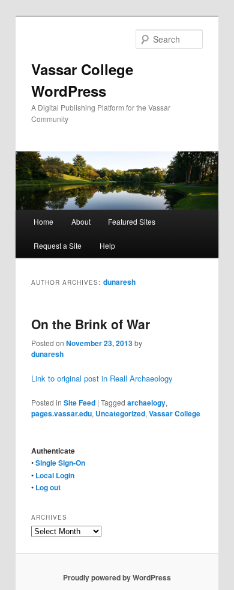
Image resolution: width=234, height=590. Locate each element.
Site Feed (79, 402)
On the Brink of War (90, 324)
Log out (48, 487)
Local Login (54, 475)
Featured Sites (131, 221)
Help (107, 245)
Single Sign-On (60, 462)
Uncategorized (120, 413)
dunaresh (119, 281)
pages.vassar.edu (61, 413)
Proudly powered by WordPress (117, 577)
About (81, 221)
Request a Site (58, 245)
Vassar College (174, 413)
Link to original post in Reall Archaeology (102, 378)
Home (43, 221)
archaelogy (146, 402)
